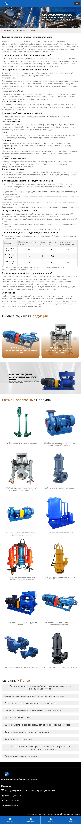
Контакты (70, 820)
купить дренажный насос (17, 717)
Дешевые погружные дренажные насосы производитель (34, 696)
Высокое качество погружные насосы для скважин (30, 703)
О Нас (50, 820)
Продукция (30, 820)
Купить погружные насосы (18, 739)
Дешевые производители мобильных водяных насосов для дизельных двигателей (40, 687)
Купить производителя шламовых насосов (26, 732)
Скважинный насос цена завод (20, 756)
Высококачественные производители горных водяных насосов (37, 725)
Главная (3, 30)
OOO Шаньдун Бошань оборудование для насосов (33, 289)
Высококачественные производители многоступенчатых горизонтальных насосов (40, 747)
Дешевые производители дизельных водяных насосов (32, 710)
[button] (75, 339)
